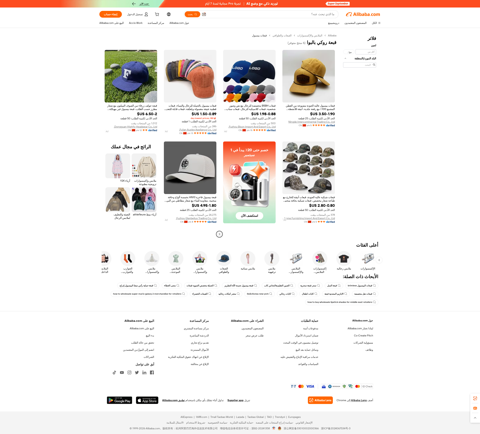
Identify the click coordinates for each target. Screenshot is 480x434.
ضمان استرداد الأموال (306, 335)
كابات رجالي (285, 294)
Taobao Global (255, 416)
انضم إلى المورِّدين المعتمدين (138, 349)
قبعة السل (332, 285)
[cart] (156, 14)
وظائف (369, 349)
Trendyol (280, 416)
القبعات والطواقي (282, 35)
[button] (204, 14)
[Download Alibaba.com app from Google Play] (119, 400)
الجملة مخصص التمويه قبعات (200, 285)
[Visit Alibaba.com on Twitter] (137, 372)
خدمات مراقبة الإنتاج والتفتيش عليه (299, 356)
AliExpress (187, 416)
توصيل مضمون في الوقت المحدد (300, 342)
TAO (269, 416)
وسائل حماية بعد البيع (307, 349)
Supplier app (235, 400)
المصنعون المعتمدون (253, 328)
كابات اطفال (308, 294)
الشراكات (149, 356)
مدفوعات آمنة (310, 328)
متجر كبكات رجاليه (227, 294)
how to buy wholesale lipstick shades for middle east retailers (340, 302)
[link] (475, 398)
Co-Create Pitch (363, 335)
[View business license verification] (274, 428)
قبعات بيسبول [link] (259, 35)
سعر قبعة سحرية (308, 285)
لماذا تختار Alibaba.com (360, 328)
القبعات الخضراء (200, 294)
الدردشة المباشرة (199, 335)
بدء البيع (150, 335)
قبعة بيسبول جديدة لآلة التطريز (238, 285)
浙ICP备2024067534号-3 (335, 428)
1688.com (201, 416)
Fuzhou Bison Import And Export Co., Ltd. (252, 126)
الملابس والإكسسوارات (309, 35)
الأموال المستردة (200, 349)
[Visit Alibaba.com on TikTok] (114, 372)
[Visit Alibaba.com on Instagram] (129, 372)
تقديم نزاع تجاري (200, 342)
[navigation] (359, 135)
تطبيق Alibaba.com (173, 400)
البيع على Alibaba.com (142, 328)
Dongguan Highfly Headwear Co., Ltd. (135, 126)
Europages (294, 416)
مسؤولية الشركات (363, 342)
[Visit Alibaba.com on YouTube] (122, 372)
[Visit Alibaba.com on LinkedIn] (144, 372)
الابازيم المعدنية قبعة (334, 294)
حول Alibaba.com (362, 320)
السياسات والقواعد (308, 364)
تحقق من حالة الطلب (142, 342)
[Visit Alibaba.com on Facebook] (152, 372)
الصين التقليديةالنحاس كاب (277, 285)
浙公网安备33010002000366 (301, 428)
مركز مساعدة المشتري (196, 328)
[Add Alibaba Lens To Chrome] (320, 400)
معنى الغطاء (170, 285)
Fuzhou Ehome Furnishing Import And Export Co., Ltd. (308, 218)
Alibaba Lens (359, 400)
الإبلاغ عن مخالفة (200, 364)
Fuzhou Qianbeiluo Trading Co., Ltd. (196, 218)
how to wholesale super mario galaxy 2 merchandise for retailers (147, 294)
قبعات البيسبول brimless (360, 285)
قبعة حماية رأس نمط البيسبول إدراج (136, 285)
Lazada (240, 416)
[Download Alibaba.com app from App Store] (147, 400)
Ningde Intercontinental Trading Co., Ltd (311, 121)
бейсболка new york (257, 294)
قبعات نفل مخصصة (363, 294)
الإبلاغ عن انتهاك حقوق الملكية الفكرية (188, 356)
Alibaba (332, 35)
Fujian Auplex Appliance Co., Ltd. (197, 129)
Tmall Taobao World (221, 416)
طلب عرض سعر (255, 335)
